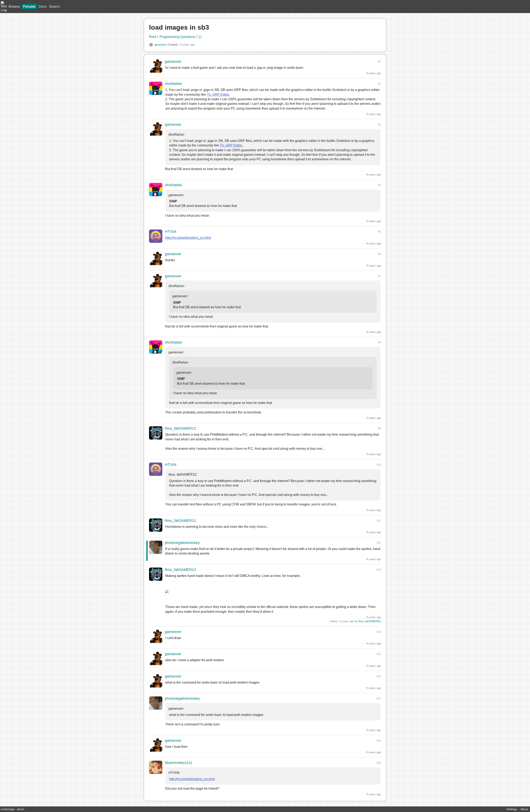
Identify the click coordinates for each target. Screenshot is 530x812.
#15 (379, 654)
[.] (200, 37)
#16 (379, 676)
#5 (379, 231)
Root (152, 37)
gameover (160, 44)
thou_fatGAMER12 (180, 428)
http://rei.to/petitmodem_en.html (188, 237)
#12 (379, 542)
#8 (379, 342)
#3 (379, 124)
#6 (379, 254)
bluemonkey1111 (179, 763)
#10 (379, 464)
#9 (379, 428)
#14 (379, 631)
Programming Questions (177, 37)
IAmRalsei (173, 84)
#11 (379, 520)
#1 (379, 61)
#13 (379, 569)
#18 (379, 740)
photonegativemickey (182, 543)
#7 (379, 276)
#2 (379, 83)
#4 (379, 185)
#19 (379, 762)
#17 (379, 698)
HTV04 (170, 232)
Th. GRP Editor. (218, 94)
